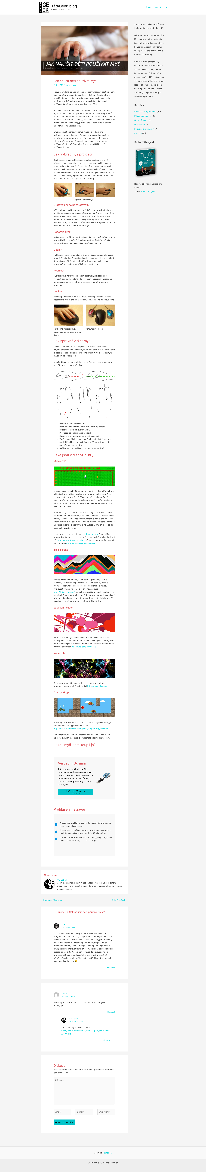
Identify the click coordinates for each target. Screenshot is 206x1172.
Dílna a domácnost (142, 116)
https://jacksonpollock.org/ (84, 647)
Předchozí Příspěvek (51, 900)
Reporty (138, 133)
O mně (158, 7)
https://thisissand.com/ (64, 592)
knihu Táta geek (148, 191)
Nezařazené (139, 124)
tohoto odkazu (91, 534)
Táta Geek (73, 1019)
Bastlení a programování (145, 111)
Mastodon (107, 1153)
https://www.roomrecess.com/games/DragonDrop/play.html (81, 729)
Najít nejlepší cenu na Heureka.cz (75, 792)
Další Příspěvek (120, 900)
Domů (148, 7)
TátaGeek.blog (64, 6)
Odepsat (111, 967)
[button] (166, 7)
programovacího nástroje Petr (71, 540)
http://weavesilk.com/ (97, 686)
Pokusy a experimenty (144, 129)
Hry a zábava (71, 85)
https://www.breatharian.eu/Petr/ (81, 543)
